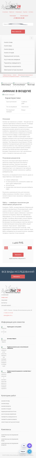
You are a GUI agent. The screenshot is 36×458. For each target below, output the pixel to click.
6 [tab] (15, 84)
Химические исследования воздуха (11, 76)
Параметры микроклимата (12, 66)
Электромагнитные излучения (13, 70)
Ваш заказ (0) (16, 31)
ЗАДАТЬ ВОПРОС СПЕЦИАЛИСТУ (17, 258)
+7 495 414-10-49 (19, 18)
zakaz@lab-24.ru (8, 315)
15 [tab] (13, 86)
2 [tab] (5, 84)
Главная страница (7, 75)
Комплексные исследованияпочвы (9, 435)
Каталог (14, 75)
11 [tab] (28, 84)
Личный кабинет (24, 15)
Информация (18, 12)
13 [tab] (33, 84)
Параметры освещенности (12, 63)
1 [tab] (3, 84)
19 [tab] (23, 86)
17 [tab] (18, 86)
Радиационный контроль (11, 56)
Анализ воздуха (9, 49)
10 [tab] (25, 84)
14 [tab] (10, 86)
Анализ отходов (9, 52)
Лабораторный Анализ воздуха (25, 75)
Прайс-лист (11, 12)
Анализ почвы (8, 42)
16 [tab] (15, 86)
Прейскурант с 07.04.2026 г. (14, 326)
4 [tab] (10, 84)
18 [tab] (20, 86)
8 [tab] (20, 84)
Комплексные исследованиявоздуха (9, 444)
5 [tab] (13, 84)
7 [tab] (18, 84)
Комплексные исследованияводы (9, 440)
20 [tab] (25, 86)
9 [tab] (23, 84)
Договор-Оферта (11, 338)
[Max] (29, 445)
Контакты (31, 12)
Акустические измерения (12, 59)
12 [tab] (30, 84)
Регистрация (12, 15)
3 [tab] (8, 84)
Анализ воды (8, 46)
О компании (5, 12)
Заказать (18, 255)
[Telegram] (29, 451)
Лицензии (25, 12)
